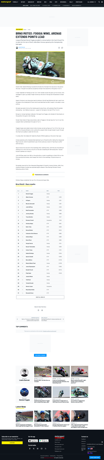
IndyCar (39, 2)
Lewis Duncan (21, 47)
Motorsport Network (49, 457)
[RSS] (45, 448)
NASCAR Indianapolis (76, 5)
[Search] (99, 2)
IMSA (51, 2)
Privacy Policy (60, 455)
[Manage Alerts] (42, 310)
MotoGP (23, 2)
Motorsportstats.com (59, 449)
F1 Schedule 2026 (46, 5)
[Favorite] (59, 47)
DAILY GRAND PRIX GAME (35, 5)
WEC (45, 2)
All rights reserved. (58, 457)
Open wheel (63, 2)
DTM (56, 2)
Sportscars (79, 2)
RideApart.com (58, 451)
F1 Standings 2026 (56, 5)
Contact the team (85, 443)
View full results (40, 297)
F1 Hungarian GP (66, 5)
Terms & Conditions (44, 455)
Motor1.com (57, 442)
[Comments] (62, 47)
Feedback (83, 439)
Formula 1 (15, 2)
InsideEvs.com (58, 440)
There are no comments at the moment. (40, 331)
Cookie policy (53, 455)
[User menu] (102, 2)
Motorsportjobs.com (59, 444)
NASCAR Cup (31, 2)
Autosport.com (58, 446)
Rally (71, 2)
